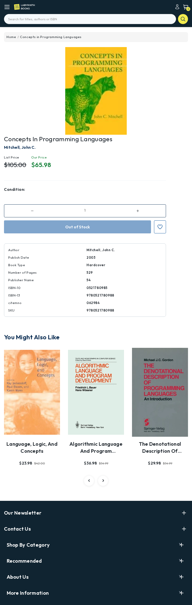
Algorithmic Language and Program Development (96, 448)
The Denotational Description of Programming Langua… (160, 448)
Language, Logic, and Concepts (32, 447)
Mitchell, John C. (20, 147)
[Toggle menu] (7, 7)
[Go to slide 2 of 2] (89, 481)
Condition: (14, 189)
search (183, 19)
